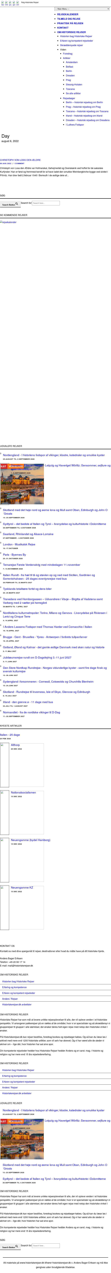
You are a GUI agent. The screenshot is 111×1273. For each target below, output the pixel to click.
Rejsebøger (69, 98)
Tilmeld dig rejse (68, 18)
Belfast (69, 66)
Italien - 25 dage (10, 734)
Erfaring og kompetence (14, 987)
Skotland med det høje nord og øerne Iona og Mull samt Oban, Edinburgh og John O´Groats (55, 511)
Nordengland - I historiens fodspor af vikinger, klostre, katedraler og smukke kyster (54, 455)
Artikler (66, 58)
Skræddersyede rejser (71, 45)
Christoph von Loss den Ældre (20, 160)
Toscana (70, 89)
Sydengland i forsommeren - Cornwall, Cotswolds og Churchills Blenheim (48, 681)
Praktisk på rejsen (70, 23)
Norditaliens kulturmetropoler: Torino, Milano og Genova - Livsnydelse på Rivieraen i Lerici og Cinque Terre (55, 614)
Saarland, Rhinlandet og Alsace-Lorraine (28, 534)
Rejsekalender (67, 14)
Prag (68, 80)
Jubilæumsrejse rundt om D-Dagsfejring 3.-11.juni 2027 (37, 657)
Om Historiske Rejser (71, 32)
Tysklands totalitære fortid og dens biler (27, 589)
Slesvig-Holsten (74, 84)
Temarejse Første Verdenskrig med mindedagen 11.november (41, 565)
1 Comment (19, 163)
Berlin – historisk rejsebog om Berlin (84, 102)
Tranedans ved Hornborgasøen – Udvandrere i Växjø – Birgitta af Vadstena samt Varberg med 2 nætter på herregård (53, 600)
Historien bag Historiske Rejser (76, 36)
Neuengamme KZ (22, 887)
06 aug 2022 (5, 163)
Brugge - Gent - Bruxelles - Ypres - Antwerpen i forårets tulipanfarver (45, 637)
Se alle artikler (73, 93)
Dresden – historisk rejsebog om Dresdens (88, 120)
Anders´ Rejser (10, 998)
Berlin (69, 71)
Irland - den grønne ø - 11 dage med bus (28, 702)
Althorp (15, 745)
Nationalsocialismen (23, 792)
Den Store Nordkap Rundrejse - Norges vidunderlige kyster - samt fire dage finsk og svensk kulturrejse (55, 669)
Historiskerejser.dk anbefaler (16, 1004)
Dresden (70, 75)
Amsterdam (72, 62)
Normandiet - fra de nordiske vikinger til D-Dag (31, 712)
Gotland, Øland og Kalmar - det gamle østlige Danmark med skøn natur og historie (53, 647)
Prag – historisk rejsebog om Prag (83, 106)
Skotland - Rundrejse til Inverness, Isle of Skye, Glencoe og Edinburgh (46, 692)
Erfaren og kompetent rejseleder (76, 40)
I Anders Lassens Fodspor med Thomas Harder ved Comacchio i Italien (47, 627)
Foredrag (67, 53)
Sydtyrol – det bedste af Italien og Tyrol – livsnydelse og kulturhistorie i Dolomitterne (54, 524)
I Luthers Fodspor (75, 124)
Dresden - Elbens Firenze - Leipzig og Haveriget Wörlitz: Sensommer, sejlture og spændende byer (61, 467)
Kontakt (63, 27)
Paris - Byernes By (14, 554)
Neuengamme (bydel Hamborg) (30, 840)
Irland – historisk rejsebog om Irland (84, 115)
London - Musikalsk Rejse (19, 544)
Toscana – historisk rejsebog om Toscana (87, 111)
